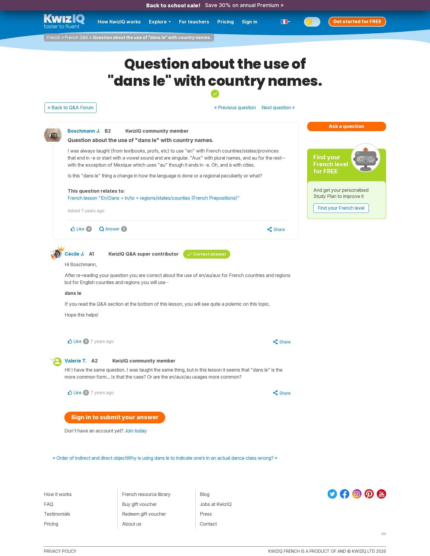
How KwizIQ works (119, 22)
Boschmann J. (84, 131)
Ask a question (346, 126)
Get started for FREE (357, 21)
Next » (278, 107)
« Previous (235, 107)
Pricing (225, 22)
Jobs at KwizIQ (216, 504)
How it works (58, 494)
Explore (158, 22)
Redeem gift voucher (144, 514)
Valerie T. (76, 361)
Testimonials (57, 514)
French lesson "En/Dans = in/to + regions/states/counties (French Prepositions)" (154, 198)
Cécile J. (75, 254)
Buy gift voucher (139, 504)
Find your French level (341, 208)
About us (131, 524)
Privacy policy (60, 551)
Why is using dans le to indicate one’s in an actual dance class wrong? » (202, 458)
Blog (204, 494)
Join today (136, 431)
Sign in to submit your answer (115, 417)
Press (206, 514)
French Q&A (76, 37)
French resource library (146, 494)
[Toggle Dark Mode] (312, 22)
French (53, 37)
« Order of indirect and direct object (90, 458)
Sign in (249, 22)
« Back (71, 107)
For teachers (194, 22)
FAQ (48, 504)
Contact (208, 524)
